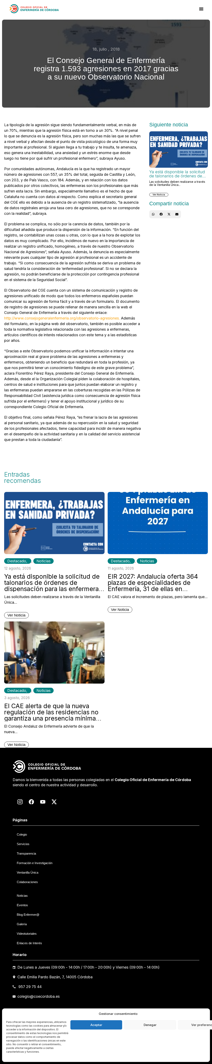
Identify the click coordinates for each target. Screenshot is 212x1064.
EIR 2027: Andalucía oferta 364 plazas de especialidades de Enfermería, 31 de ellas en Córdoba (153, 586)
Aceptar (96, 1025)
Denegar (150, 1025)
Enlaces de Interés (29, 943)
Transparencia (26, 853)
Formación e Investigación (34, 863)
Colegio (22, 834)
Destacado (16, 561)
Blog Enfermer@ (28, 914)
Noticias (43, 561)
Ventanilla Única (27, 872)
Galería (22, 924)
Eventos (22, 905)
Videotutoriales (27, 933)
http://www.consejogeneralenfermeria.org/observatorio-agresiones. (62, 318)
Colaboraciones (27, 882)
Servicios (23, 844)
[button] (201, 8)
